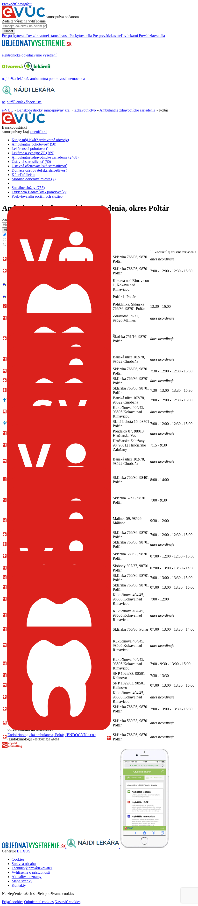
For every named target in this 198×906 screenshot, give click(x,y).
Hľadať (8, 31)
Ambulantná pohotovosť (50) (34, 144)
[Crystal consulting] (12, 746)
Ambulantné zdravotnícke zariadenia (127, 110)
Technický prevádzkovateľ (32, 868)
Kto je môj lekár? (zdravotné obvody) (40, 140)
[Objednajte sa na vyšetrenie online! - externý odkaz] (34, 847)
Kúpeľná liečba (23, 175)
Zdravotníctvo (85, 110)
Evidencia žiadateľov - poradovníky (39, 192)
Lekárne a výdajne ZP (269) (33, 153)
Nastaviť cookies (67, 902)
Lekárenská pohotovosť (30, 148)
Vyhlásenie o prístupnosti (31, 872)
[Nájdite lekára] (93, 847)
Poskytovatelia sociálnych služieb (37, 196)
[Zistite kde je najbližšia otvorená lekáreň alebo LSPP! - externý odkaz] (144, 847)
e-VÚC (7, 110)
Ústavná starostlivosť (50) (31, 162)
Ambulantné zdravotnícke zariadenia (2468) (45, 157)
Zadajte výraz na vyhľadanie (24, 21)
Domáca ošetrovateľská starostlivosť (39, 170)
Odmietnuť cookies (39, 902)
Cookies (18, 859)
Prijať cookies (12, 902)
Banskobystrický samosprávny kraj (44, 110)
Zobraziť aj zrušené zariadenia (175, 252)
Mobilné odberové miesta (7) (34, 179)
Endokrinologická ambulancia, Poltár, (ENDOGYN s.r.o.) (51, 735)
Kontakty (19, 885)
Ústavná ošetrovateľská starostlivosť (39, 166)
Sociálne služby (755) (28, 188)
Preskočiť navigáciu (17, 4)
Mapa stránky (22, 881)
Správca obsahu (24, 864)
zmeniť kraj (38, 132)
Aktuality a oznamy (27, 877)
